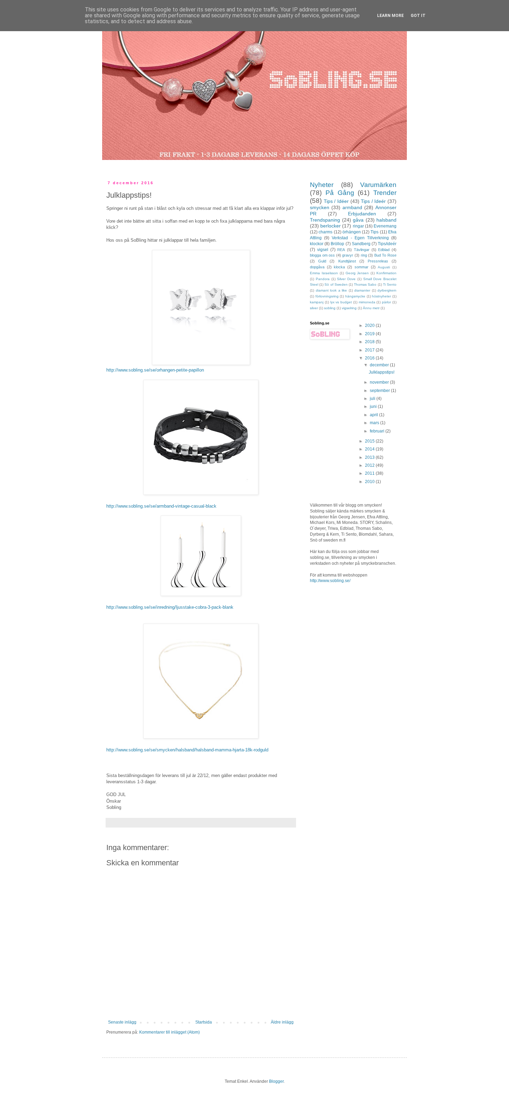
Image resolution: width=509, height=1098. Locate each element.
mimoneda (367, 302)
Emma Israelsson (324, 273)
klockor (316, 243)
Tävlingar (361, 250)
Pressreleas (378, 261)
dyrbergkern (386, 290)
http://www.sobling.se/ (330, 580)
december (380, 365)
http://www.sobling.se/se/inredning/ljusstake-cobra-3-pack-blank (169, 607)
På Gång (339, 192)
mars (375, 422)
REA (341, 250)
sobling (330, 308)
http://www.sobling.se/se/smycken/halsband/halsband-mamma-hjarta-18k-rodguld (187, 749)
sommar (361, 267)
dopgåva (317, 267)
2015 (370, 441)
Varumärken (378, 184)
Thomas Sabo (365, 284)
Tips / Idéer (336, 201)
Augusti (384, 267)
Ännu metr (371, 308)
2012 (370, 465)
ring (364, 255)
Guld (322, 261)
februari (377, 431)
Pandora (323, 279)
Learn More (390, 15)
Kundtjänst (347, 261)
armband (352, 207)
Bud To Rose (385, 255)
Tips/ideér (387, 243)
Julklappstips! (381, 372)
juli (373, 398)
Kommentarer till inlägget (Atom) (169, 1032)
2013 (370, 457)
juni (374, 406)
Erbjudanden (362, 213)
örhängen (351, 232)
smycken (319, 207)
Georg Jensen (357, 273)
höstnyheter (381, 296)
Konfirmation (386, 273)
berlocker (330, 226)
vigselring (349, 308)
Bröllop (337, 243)
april (374, 414)
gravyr (347, 255)
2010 (370, 481)
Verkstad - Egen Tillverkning (360, 237)
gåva (358, 220)
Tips (374, 232)
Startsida (203, 1022)
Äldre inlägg (282, 1022)
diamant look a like (331, 290)
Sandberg (361, 243)
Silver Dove (346, 279)
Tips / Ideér (373, 201)
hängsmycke (355, 296)
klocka (339, 267)
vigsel (322, 249)
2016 (370, 358)
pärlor (386, 302)
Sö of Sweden (335, 284)
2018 (370, 341)
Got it (418, 15)
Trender (384, 192)
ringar (358, 226)
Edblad (384, 250)
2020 (370, 325)
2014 (370, 449)
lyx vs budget (341, 302)
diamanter (362, 290)
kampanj (316, 302)
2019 (370, 333)
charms (325, 232)
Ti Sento (389, 284)
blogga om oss (322, 255)
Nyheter (321, 184)
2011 (370, 473)
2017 (370, 350)
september (380, 390)
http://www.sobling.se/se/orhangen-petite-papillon (155, 370)
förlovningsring (327, 296)
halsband (386, 220)
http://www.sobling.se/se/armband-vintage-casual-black (161, 506)
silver (314, 308)
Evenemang (385, 226)
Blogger (276, 1081)
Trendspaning (325, 220)
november (380, 382)
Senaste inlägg (122, 1022)
